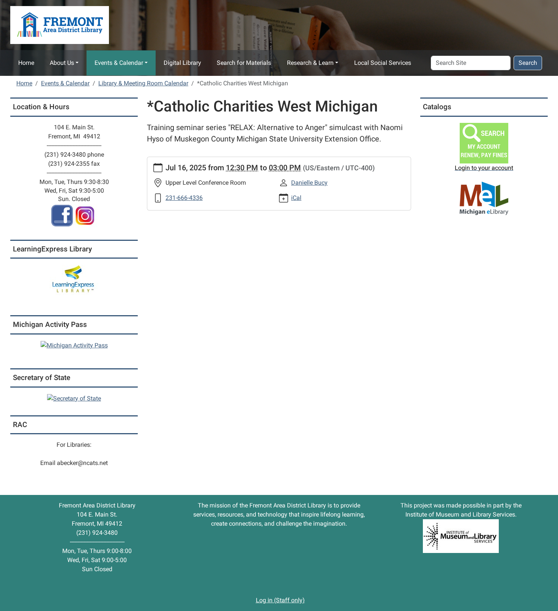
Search (528, 62)
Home (26, 62)
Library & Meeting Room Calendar (143, 83)
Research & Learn (310, 62)
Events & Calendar (119, 62)
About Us (62, 62)
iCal (296, 197)
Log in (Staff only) (280, 600)
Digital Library (182, 62)
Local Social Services (382, 62)
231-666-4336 (184, 197)
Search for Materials (244, 62)
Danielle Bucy (309, 182)
